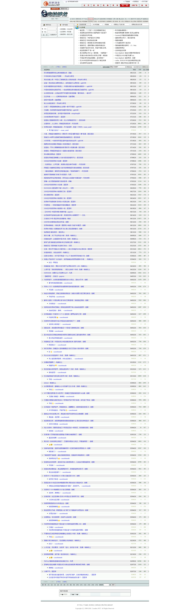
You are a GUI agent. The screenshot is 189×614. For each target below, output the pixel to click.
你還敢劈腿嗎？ (49, 362)
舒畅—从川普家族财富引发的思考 (55, 181)
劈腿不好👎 (53, 365)
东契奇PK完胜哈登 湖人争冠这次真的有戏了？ (60, 321)
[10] (77, 585)
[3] (55, 585)
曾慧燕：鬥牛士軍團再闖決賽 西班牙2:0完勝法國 (60, 147)
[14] (93, 585)
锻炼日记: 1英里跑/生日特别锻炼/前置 (92, 43)
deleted (46, 383)
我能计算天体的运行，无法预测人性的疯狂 (58, 540)
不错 (50, 379)
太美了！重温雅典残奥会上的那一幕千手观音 (59, 107)
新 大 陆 (121, 21)
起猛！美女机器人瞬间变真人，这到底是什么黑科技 (61, 83)
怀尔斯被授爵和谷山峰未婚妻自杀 (55, 73)
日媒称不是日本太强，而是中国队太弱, (93, 48)
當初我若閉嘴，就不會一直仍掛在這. (56, 554)
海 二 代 (127, 19)
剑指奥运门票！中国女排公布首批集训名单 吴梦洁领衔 (63, 341)
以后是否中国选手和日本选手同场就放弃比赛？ (65, 577)
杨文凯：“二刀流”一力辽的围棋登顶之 (93, 30)
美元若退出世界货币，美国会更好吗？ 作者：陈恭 (61, 369)
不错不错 (52, 297)
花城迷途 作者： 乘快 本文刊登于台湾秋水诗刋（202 (62, 266)
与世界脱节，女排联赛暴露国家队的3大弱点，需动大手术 (64, 280)
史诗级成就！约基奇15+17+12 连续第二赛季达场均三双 (63, 314)
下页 (58, 67)
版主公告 (70, 34)
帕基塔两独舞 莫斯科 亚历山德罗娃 (127, 33)
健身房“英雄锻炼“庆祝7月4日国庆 (55, 174)
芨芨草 (63, 117)
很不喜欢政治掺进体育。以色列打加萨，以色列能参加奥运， (69, 575)
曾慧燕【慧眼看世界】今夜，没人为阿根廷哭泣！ (61, 120)
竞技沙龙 (90, 19)
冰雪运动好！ (53, 513)
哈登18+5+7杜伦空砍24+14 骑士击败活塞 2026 (59, 476)
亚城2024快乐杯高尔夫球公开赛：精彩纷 (94, 55)
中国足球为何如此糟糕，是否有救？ (92, 58)
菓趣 (70, 73)
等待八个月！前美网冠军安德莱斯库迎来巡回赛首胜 (62, 286)
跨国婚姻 (84, 21)
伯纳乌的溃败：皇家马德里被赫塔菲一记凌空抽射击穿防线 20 (65, 448)
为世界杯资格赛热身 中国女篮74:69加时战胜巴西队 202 (62, 524)
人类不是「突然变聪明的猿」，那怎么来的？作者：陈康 (63, 269)
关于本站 (79, 605)
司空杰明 (75, 123)
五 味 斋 (72, 19)
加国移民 (109, 21)
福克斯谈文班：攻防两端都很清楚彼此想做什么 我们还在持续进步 (66, 421)
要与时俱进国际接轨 (56, 283)
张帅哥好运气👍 (54, 458)
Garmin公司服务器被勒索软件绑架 (126, 35)
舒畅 (70, 181)
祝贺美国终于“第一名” (87, 50)
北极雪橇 (71, 96)
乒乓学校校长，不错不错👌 (58, 410)
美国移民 (145, 21)
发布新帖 (63, 29)
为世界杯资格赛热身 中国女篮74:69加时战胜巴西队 (66, 530)
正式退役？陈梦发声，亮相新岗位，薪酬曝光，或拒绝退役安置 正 (66, 407)
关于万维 (144, 1)
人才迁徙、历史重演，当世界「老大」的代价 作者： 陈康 (63, 547)
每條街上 (73, 235)
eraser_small (87, 127)
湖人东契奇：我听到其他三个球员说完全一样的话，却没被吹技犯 (66, 427)
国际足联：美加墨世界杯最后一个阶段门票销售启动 (62, 328)
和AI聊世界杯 (48, 195)
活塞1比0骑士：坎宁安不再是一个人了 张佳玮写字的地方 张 (64, 256)
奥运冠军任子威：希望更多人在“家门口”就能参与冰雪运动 (64, 510)
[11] (81, 585)
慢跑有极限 (119, 40)
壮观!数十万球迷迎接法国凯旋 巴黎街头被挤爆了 (60, 434)
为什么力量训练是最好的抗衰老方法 (56, 561)
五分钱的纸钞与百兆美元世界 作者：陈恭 (58, 376)
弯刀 (56, 19)
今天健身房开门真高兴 (123, 43)
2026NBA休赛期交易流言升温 (54, 222)
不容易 (51, 290)
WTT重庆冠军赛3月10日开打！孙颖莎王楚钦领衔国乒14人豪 (64, 393)
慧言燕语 (82, 120)
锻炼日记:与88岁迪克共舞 (88, 40)
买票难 (51, 331)
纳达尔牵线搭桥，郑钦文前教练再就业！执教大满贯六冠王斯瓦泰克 (67, 293)
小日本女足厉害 (54, 500)
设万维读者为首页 (73, 1)
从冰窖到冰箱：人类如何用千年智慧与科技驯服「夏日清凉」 (64, 93)
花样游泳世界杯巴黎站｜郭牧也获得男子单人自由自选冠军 (64, 307)
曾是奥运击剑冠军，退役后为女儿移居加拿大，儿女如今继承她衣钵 (67, 462)
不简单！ (52, 465)
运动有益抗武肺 (120, 50)
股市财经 (103, 21)
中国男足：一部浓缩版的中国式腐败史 (57, 205)
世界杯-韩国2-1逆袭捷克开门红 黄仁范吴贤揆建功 (61, 229)
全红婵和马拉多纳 (86, 63)
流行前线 (115, 21)
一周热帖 (106, 24)
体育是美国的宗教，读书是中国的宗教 (57, 113)
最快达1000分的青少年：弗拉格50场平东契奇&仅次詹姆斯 (64, 414)
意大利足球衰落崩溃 (56, 338)
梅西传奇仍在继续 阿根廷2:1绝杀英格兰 (57, 144)
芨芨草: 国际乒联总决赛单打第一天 (127, 63)
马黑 (69, 174)
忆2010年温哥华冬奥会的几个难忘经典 (93, 60)
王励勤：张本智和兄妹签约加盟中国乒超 (58, 110)
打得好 (51, 527)
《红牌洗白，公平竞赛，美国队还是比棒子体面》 (61, 164)
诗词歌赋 (109, 19)
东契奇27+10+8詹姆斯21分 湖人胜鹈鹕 (57, 489)
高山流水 (121, 19)
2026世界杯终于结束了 (51, 117)
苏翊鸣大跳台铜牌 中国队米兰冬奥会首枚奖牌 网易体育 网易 (64, 564)
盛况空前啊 (52, 438)
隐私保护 (110, 605)
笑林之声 (139, 19)
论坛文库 (70, 29)
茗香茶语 (78, 19)
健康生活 (145, 19)
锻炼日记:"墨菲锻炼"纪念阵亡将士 (55, 246)
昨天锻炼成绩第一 (121, 30)
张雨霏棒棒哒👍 (54, 506)
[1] (48, 585)
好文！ (51, 544)
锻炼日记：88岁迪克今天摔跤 (90, 38)
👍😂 (50, 445)
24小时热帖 (96, 24)
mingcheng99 (76, 113)
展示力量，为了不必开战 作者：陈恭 (56, 235)
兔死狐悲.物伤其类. (50, 232)
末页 (64, 67)
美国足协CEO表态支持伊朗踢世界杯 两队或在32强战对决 (63, 483)
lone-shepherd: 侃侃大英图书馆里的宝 (127, 53)
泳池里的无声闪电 (86, 35)
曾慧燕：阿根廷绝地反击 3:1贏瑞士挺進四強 (59, 151)
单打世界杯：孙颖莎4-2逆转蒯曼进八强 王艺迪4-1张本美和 (64, 348)
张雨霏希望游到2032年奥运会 (54, 503)
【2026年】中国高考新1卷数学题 (55, 212)
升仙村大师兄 (69, 76)
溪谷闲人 (62, 232)
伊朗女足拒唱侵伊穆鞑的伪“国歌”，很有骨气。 (65, 486)
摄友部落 (103, 19)
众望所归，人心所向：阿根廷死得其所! (57, 123)
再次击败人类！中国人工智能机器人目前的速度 (60, 79)
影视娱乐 (127, 21)
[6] (64, 585)
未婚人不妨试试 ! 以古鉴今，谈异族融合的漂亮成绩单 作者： (65, 259)
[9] (74, 585)
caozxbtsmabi (68, 283)
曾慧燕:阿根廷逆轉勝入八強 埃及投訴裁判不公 (60, 157)
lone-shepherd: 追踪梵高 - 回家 (125, 58)
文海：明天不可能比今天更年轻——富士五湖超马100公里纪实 (65, 249)
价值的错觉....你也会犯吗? (53, 252)
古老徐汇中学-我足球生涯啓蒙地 (55, 218)
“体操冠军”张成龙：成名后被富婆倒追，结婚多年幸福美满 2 (64, 455)
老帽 (67, 222)
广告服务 (127, 1)
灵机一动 (96, 21)
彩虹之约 (96, 19)
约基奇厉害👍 (53, 317)
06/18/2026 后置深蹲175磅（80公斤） (56, 188)
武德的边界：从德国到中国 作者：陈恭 (57, 239)
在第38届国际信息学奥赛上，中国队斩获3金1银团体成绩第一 (64, 86)
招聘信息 (98, 605)
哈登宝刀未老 (53, 479)
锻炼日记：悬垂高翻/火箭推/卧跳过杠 (92, 45)
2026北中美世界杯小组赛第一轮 (55, 208)
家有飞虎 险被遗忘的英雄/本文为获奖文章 (58, 242)
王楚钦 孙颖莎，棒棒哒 (57, 396)
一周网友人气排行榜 (118, 24)
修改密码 (63, 34)
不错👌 (51, 389)
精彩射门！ (52, 451)
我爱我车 (139, 21)
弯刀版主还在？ (54, 130)
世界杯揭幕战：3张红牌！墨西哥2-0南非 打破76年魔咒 (62, 225)
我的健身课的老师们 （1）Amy (125, 45)
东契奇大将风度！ (55, 324)
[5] (61, 585)
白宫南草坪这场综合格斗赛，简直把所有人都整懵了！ (62, 215)
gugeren (70, 212)
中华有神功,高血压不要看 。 (53, 76)
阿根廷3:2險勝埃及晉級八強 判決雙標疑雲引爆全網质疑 (63, 168)
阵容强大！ (52, 345)
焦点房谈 (133, 21)
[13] (89, 585)
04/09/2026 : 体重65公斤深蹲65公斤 (56, 273)
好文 (50, 262)
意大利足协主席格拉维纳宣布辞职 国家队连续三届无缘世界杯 (65, 335)
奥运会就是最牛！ (55, 472)
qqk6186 (83, 83)
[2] (51, 585)
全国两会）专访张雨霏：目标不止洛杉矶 (58, 517)
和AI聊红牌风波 (49, 154)
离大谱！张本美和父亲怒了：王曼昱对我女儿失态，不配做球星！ (66, 441)
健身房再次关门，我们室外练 (125, 38)
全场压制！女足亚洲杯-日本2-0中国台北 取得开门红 (61, 496)
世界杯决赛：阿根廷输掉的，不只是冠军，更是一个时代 (63, 127)
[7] (67, 585)
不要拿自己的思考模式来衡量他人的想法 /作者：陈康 (62, 533)
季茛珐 (55, 262)
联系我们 (136, 1)
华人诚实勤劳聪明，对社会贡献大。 (61, 359)
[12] (85, 585)
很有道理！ (52, 372)
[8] (71, 585)
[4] (58, 585)
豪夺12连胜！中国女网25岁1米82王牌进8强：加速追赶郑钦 (64, 300)
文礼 (83, 215)
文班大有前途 (53, 424)
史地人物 (72, 21)
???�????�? (74, 594)
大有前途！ (52, 303)
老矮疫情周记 (119, 48)
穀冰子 (89, 93)
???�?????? (63, 594)
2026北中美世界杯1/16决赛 (53, 185)
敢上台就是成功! (50, 103)
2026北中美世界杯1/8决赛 (52, 161)
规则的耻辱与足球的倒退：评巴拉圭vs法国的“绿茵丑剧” (63, 178)
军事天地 (78, 21)
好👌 (50, 352)
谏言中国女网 (48, 100)
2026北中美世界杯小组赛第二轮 (55, 198)
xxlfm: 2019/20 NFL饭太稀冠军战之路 (128, 60)
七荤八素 (115, 19)
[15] (96, 585)
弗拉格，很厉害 (54, 417)
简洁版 (69, 31)
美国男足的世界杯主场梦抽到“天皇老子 (93, 33)
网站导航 (104, 605)
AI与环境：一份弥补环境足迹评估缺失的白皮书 (60, 141)
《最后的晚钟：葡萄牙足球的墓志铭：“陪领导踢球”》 (62, 171)
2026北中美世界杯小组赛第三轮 (55, 191)
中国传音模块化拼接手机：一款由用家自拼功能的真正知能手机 (65, 90)
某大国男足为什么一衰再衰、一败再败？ (94, 53)
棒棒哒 (51, 568)
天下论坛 (84, 19)
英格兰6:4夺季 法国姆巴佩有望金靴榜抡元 (58, 137)
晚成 (69, 218)
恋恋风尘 (90, 21)
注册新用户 (53, 35)
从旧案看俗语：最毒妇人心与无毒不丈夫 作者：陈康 (62, 386)
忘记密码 (63, 31)
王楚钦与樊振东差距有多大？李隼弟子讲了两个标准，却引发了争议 (67, 400)
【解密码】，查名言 (51, 276)
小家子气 (47, 571)
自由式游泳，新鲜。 (56, 310)
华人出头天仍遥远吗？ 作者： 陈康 (56, 355)
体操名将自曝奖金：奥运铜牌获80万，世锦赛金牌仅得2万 (64, 469)
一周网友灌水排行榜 (136, 24)
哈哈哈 (51, 431)
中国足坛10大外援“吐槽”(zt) (124, 55)
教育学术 (133, 19)
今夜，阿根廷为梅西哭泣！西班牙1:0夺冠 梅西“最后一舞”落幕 (65, 134)
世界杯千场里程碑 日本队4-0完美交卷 (57, 201)
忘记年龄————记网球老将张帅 (55, 96)
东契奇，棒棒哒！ (55, 493)
